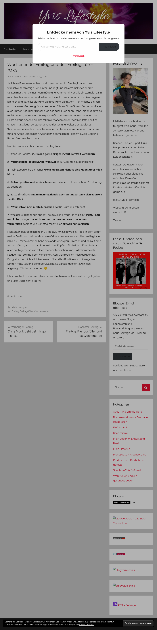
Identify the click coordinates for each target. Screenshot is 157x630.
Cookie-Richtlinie (86, 625)
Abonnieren (109, 46)
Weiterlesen (78, 56)
